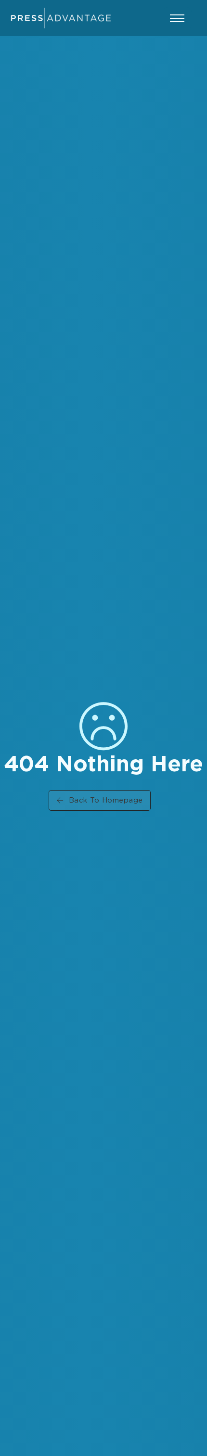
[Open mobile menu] (177, 18)
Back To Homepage (106, 800)
